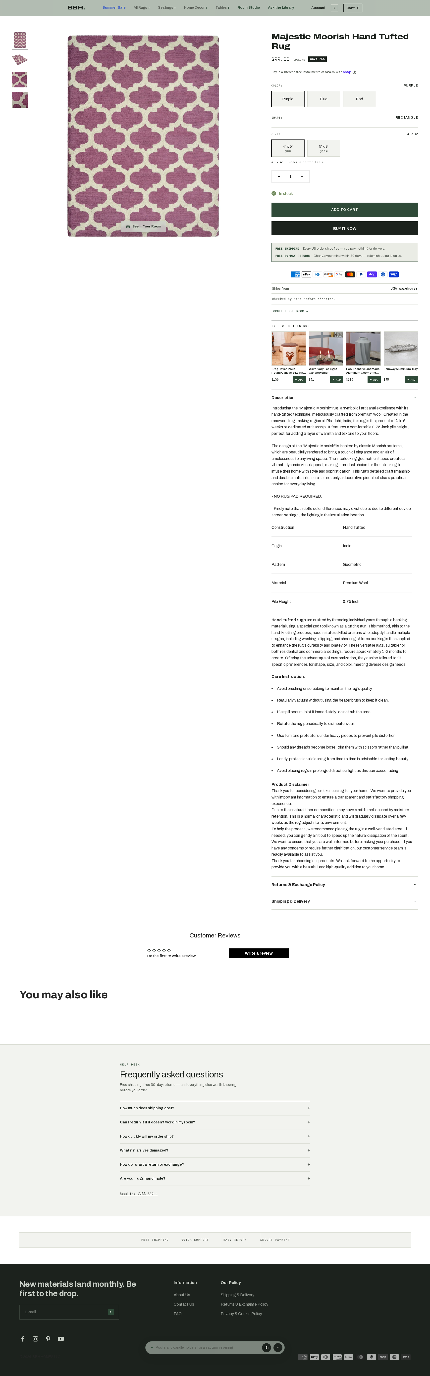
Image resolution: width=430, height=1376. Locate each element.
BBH (76, 8)
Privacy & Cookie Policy (241, 1314)
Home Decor (194, 7)
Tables (221, 7)
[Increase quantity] (302, 176)
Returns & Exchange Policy (244, 1304)
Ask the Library (281, 7)
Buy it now (344, 228)
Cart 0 (353, 8)
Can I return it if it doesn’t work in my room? (157, 1122)
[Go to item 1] (20, 40)
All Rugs (140, 7)
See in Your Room (147, 226)
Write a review (259, 953)
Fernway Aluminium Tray (401, 368)
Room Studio (249, 7)
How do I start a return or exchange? (152, 1164)
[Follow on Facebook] (22, 1338)
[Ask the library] (277, 1347)
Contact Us (184, 1304)
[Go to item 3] (20, 80)
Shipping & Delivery (237, 1295)
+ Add (299, 379)
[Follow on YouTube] (60, 1338)
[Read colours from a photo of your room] (266, 1347)
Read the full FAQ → (139, 1194)
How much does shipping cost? (147, 1108)
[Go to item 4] (20, 100)
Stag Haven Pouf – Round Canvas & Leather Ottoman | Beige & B (288, 371)
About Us (182, 1295)
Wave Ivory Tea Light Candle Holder (323, 370)
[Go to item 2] (20, 60)
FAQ (178, 1314)
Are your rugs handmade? (142, 1178)
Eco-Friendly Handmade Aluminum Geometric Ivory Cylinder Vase (362, 371)
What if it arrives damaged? (144, 1150)
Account (318, 8)
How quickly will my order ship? (147, 1136)
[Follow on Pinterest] (48, 1338)
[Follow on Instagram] (35, 1338)
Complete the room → (289, 311)
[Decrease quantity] (279, 176)
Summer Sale (114, 7)
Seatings (165, 7)
